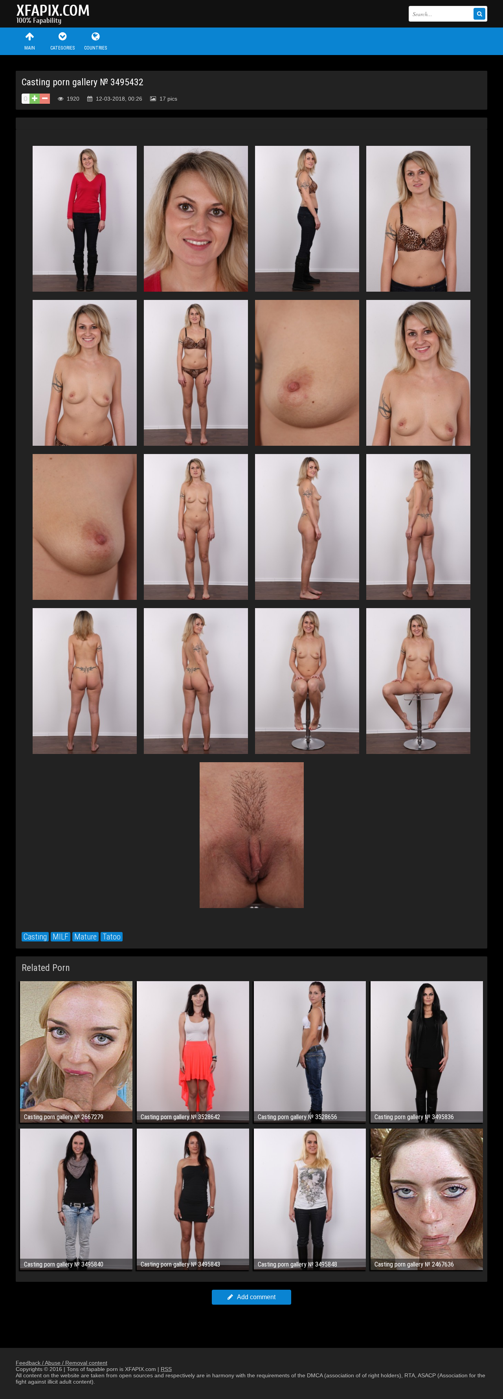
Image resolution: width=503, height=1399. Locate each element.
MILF (60, 936)
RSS (166, 1369)
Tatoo (112, 936)
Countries (95, 48)
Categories (62, 48)
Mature (85, 936)
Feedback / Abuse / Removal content (61, 1363)
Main (29, 48)
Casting (35, 936)
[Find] (479, 14)
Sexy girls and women (55, 14)
